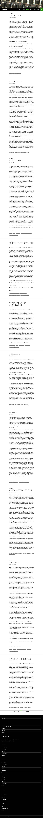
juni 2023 (3, 751)
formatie (18, 649)
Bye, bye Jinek (15, 15)
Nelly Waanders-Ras (5, 739)
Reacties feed (4, 810)
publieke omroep (15, 73)
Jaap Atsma (18, 233)
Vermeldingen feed (5, 808)
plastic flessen (23, 233)
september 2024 (4, 747)
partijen (25, 707)
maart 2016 (3, 787)
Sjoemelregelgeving (18, 82)
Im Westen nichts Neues (20, 659)
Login (2, 806)
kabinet (22, 707)
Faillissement (16, 404)
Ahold (11, 233)
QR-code (3, 730)
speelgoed (26, 404)
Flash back (3, 728)
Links (35, 9)
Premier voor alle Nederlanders (7, 726)
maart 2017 (3, 779)
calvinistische (12, 707)
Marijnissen (25, 553)
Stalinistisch (12, 554)
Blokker (11, 404)
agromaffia (12, 152)
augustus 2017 (4, 775)
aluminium (11, 482)
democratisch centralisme (14, 553)
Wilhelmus (14, 563)
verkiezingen (24, 649)
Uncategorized (4, 799)
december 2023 (4, 749)
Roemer (30, 553)
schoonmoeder (26, 482)
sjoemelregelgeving (25, 152)
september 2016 (4, 783)
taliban (30, 707)
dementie (16, 482)
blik (14, 233)
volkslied (29, 649)
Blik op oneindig (16, 160)
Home (19, 9)
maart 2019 (3, 768)
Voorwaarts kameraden (20, 490)
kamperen (20, 482)
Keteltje (13, 412)
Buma (11, 649)
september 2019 (4, 764)
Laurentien (3, 724)
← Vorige (14, 711)
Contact (38, 9)
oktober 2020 (4, 760)
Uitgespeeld (14, 355)
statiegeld (29, 233)
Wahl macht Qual (12, 740)
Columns (27, 9)
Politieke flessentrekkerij (21, 243)
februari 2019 (4, 770)
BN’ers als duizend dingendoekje (17, 304)
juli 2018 (3, 772)
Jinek (10, 73)
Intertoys (21, 404)
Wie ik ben (23, 9)
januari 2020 (4, 762)
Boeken (31, 9)
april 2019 (3, 766)
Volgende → (27, 711)
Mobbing (3, 732)
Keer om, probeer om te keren (14, 739)
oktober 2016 (4, 781)
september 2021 (4, 753)
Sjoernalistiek (4, 9)
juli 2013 (3, 790)
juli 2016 (3, 785)
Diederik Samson (18, 152)
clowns (14, 649)
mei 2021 (3, 757)
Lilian (21, 553)
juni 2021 (3, 755)
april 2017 (3, 777)
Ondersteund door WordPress (6, 816)
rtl (20, 73)
